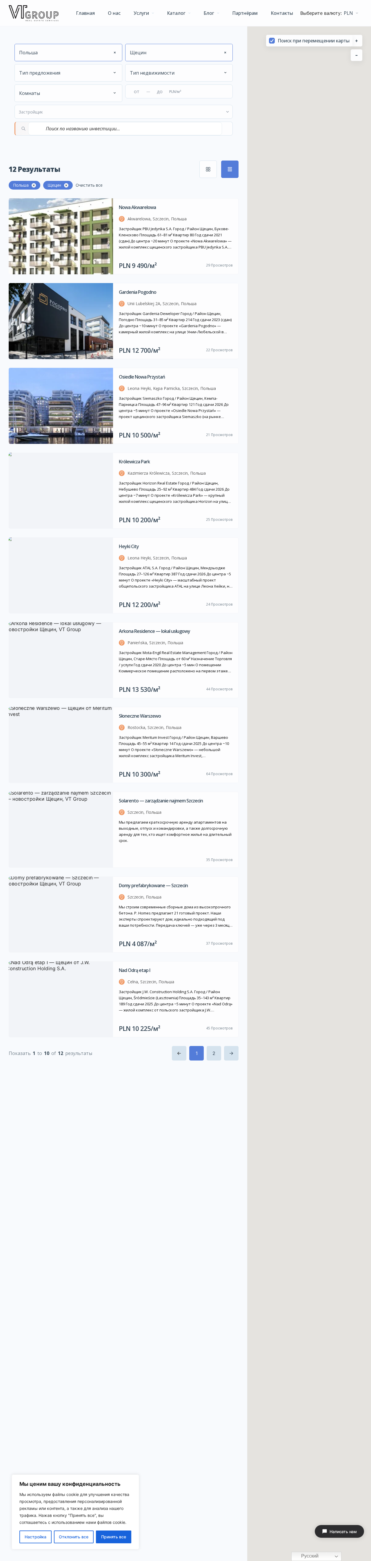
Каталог (176, 13)
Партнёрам (245, 13)
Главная (85, 13)
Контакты (282, 13)
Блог (208, 13)
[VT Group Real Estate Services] (34, 13)
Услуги (141, 13)
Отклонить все (73, 1536)
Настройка (35, 1536)
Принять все (113, 1536)
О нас (114, 13)
